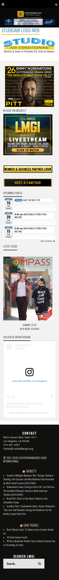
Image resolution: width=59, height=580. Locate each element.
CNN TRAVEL (31, 525)
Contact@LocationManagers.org (18, 448)
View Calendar (46, 240)
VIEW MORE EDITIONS (29, 329)
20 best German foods (17, 537)
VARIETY (31, 471)
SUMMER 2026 (29, 325)
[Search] (56, 4)
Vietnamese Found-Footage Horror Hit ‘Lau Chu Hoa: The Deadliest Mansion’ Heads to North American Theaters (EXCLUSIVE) (29, 490)
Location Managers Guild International (27, 412)
